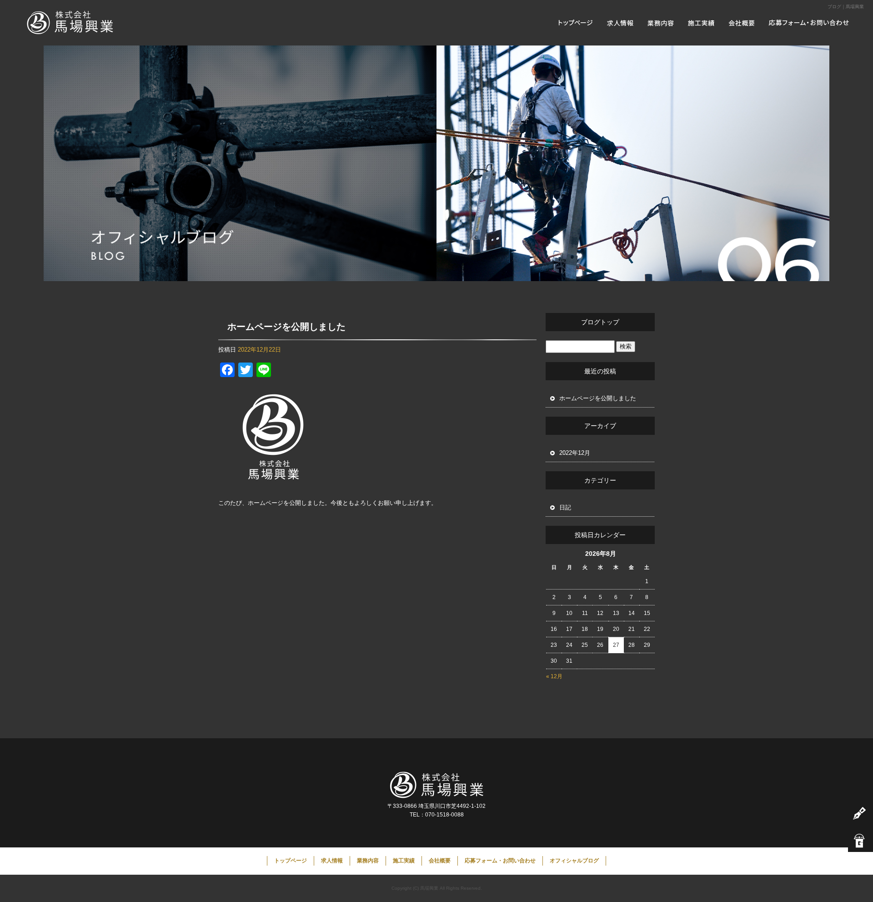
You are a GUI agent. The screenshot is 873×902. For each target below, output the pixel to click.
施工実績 (702, 23)
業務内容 (661, 23)
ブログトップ (600, 322)
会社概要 (743, 23)
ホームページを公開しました (286, 327)
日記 (565, 507)
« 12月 (554, 676)
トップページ (575, 23)
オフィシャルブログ (574, 860)
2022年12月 (574, 452)
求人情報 (620, 23)
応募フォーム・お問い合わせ (811, 23)
